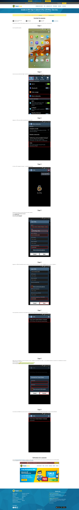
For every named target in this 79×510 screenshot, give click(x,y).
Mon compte (64, 3)
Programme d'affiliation (17, 501)
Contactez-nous (24, 494)
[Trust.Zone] (17, 6)
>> (41, 3)
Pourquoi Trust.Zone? (39, 6)
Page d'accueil (15, 493)
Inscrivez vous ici (51, 15)
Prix (44, 6)
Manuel (23, 500)
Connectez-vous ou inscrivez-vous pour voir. (28, 362)
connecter (40, 15)
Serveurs (59, 6)
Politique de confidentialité (17, 499)
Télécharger (55, 6)
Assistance (64, 6)
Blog (22, 497)
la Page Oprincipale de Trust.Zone (20, 459)
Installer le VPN (49, 6)
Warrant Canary (15, 500)
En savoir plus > (51, 502)
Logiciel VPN (15, 494)
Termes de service (16, 497)
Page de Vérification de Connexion (28, 460)
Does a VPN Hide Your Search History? (55, 494)
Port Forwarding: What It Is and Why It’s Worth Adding (58, 499)
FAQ (22, 499)
